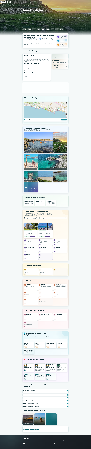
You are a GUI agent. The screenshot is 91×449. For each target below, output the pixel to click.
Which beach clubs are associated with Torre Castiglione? (31, 406)
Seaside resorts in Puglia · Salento (31, 5)
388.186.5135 (37, 344)
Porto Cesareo (39, 38)
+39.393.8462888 (27, 234)
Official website (33, 236)
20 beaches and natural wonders (85, 2)
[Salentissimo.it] (6, 2)
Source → (25, 370)
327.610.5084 (59, 344)
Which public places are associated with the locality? (30, 403)
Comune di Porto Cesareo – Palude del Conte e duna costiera (30, 428)
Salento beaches (78, 2)
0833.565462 (48, 345)
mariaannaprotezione (57, 152)
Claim (25, 244)
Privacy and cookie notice (65, 440)
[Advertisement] (45, 20)
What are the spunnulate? (26, 397)
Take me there (64, 119)
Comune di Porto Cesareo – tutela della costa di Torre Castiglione (31, 429)
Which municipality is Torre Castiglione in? (29, 390)
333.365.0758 (26, 344)
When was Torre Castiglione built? (28, 400)
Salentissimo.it (24, 5)
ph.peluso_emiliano (28, 180)
